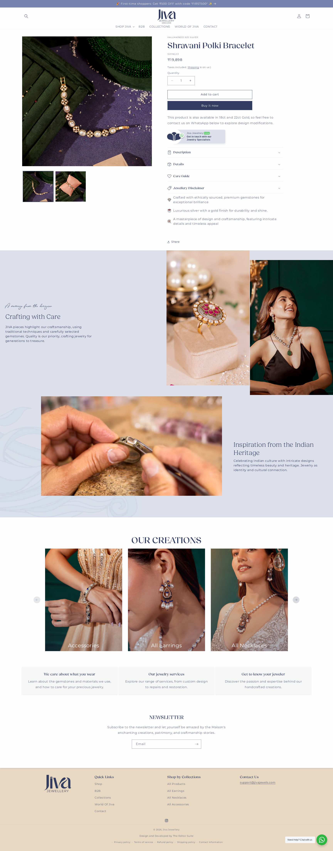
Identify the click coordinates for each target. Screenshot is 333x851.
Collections (103, 797)
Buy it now (210, 105)
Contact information (211, 842)
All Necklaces (177, 797)
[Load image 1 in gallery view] (38, 186)
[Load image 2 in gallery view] (70, 186)
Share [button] (175, 241)
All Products (176, 784)
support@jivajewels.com (257, 782)
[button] (26, 16)
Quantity (173, 72)
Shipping (193, 67)
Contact (100, 811)
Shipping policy (186, 842)
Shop (98, 784)
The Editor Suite (183, 835)
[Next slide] (296, 600)
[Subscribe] (197, 744)
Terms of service (143, 842)
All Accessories (178, 804)
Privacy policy (122, 842)
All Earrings (175, 790)
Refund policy (165, 842)
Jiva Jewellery (171, 829)
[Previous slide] (37, 600)
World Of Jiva (104, 804)
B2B (98, 790)
